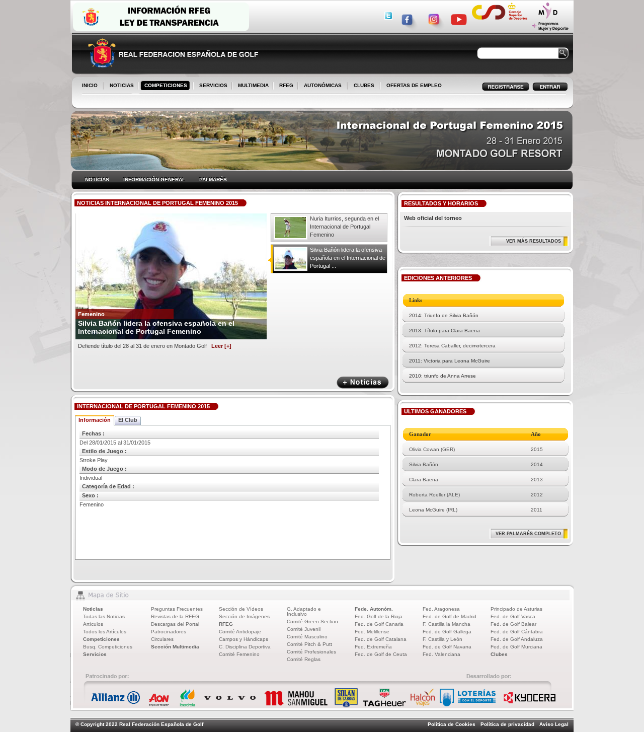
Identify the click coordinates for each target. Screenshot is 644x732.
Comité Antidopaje (240, 631)
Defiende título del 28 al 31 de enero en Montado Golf (154, 346)
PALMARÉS (213, 179)
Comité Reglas (303, 659)
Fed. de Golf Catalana (381, 639)
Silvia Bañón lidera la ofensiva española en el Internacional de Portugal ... (347, 258)
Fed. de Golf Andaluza (517, 639)
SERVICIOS (211, 86)
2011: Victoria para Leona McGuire (449, 360)
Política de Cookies (451, 724)
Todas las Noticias (104, 616)
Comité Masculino (307, 636)
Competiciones (101, 639)
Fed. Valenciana (441, 654)
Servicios (95, 654)
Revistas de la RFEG (175, 616)
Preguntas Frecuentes (177, 609)
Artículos (93, 624)
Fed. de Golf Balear (513, 624)
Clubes (499, 654)
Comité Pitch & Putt (309, 644)
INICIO (90, 85)
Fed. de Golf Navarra (447, 646)
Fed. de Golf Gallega (447, 631)
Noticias (93, 609)
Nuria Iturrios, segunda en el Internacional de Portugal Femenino (344, 226)
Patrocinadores (168, 631)
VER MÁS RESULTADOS (533, 241)
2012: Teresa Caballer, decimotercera (452, 345)
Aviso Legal (554, 724)
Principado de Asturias (516, 609)
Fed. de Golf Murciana (516, 646)
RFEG (284, 86)
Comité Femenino (239, 654)
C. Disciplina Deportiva (245, 646)
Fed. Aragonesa (441, 609)
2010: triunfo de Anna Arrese (442, 376)
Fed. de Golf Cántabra (517, 631)
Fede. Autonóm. (374, 609)
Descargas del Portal (175, 624)
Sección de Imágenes (244, 616)
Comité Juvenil (303, 629)
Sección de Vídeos (241, 609)
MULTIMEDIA (251, 86)
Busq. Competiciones (107, 646)
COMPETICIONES (165, 85)
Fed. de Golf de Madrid (449, 616)
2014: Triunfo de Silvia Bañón (443, 315)
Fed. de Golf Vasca (513, 616)
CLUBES (364, 85)
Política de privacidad (507, 724)
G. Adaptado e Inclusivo (304, 611)
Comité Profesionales (311, 651)
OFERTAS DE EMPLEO (414, 85)
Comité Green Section (312, 621)
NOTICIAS (120, 86)
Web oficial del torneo (433, 218)
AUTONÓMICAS (323, 85)
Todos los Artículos (104, 631)
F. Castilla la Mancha (446, 624)
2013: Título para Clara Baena (444, 330)
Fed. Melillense (372, 631)
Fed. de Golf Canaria (379, 624)
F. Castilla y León (442, 639)
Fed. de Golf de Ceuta (381, 654)
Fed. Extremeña (373, 646)
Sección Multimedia (175, 646)
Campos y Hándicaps (243, 639)
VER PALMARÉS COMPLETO (528, 533)
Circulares (162, 639)
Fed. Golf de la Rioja (379, 616)
